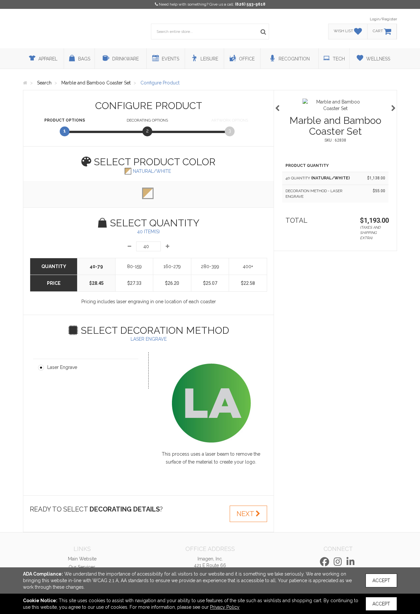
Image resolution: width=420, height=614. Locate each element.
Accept (381, 580)
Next (246, 514)
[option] (335, 105)
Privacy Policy (225, 607)
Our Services (82, 567)
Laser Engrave (62, 367)
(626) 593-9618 (250, 4)
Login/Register (383, 19)
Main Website (82, 558)
